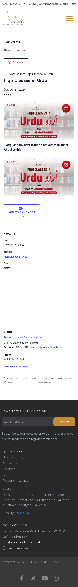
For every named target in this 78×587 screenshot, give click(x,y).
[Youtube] (44, 578)
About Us (10, 463)
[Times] (33, 578)
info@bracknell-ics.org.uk (22, 542)
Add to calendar (22, 212)
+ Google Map (56, 347)
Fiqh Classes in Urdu (16, 256)
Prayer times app (15, 480)
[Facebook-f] (22, 578)
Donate (8, 475)
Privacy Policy (13, 457)
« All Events (12, 42)
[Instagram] (56, 578)
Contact (9, 469)
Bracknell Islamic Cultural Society (23, 337)
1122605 (25, 513)
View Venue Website (15, 366)
